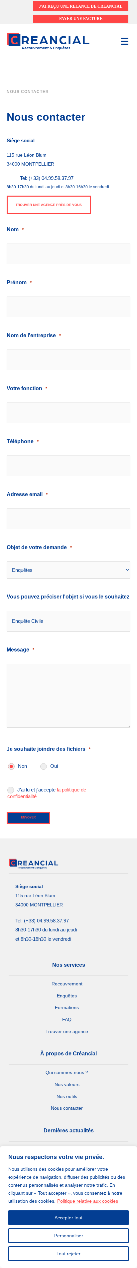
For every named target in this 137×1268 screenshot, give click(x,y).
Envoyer (28, 817)
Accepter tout (68, 1217)
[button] (49, 205)
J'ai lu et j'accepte (46, 793)
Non (22, 766)
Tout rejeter (68, 1253)
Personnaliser (68, 1235)
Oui (54, 766)
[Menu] (124, 41)
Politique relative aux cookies (87, 1201)
